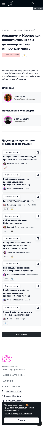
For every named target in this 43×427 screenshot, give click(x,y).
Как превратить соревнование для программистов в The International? (20, 158)
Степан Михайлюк (15, 189)
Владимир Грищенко (16, 205)
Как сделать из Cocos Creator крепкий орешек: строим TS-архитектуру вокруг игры (17, 246)
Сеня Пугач (19, 96)
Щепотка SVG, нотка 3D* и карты (18, 201)
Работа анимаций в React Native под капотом (15, 221)
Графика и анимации (11, 55)
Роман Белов (13, 319)
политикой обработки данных (18, 413)
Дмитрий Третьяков (16, 252)
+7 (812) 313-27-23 (14, 391)
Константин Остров (16, 275)
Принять (21, 420)
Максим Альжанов (15, 164)
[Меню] (3, 3)
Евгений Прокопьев (15, 227)
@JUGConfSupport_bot (15, 401)
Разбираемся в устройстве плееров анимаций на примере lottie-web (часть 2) (16, 293)
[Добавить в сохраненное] (38, 152)
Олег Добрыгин (22, 119)
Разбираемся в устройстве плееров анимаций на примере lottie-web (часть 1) (16, 182)
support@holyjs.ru (13, 396)
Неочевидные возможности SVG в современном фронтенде (18, 269)
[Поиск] (33, 3)
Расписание (21, 334)
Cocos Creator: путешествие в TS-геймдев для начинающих (17, 313)
